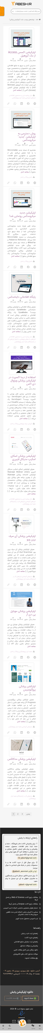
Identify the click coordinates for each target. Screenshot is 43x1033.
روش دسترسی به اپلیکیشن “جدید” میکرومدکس (27, 137)
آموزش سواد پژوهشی (25, 424)
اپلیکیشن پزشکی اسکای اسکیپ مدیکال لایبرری (23, 458)
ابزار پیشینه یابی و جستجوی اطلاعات (21, 95)
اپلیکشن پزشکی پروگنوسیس (27, 688)
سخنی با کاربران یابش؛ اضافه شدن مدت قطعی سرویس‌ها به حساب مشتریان (22, 913)
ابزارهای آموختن (31, 98)
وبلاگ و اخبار (24, 177)
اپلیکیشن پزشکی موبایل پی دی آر (23, 613)
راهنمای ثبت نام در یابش (29, 933)
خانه (37, 19)
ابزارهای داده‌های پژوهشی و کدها (25, 339)
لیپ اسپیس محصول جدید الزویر (27, 918)
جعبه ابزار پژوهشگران (18, 98)
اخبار (30, 177)
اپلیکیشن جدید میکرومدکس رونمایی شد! (22, 214)
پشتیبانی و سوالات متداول (29, 945)
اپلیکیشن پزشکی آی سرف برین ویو (22, 538)
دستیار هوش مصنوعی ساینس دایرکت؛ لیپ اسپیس (20, 908)
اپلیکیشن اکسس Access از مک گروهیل (22, 54)
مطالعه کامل (17, 90)
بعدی (28, 814)
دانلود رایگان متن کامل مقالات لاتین (26, 950)
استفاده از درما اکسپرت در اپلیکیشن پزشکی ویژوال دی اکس (22, 380)
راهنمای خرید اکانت (31, 937)
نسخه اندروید (28, 998)
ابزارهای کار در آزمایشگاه (17, 501)
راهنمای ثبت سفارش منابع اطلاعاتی (26, 941)
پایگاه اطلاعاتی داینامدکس (22, 297)
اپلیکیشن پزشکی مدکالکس (21, 759)
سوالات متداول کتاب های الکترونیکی (25, 954)
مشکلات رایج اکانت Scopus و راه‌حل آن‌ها (23, 904)
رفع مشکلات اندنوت (31, 958)
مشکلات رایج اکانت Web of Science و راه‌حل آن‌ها (22, 898)
